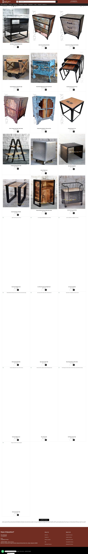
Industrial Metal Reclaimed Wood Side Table (44, 210)
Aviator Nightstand (44, 170)
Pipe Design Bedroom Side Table (72, 361)
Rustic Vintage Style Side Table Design (16, 128)
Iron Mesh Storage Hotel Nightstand (44, 286)
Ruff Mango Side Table (72, 436)
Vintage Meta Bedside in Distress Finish (44, 128)
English (9, 553)
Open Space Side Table (44, 361)
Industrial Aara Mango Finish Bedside (71, 44)
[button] (17, 2)
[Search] (56, 2)
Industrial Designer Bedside (16, 211)
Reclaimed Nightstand (16, 436)
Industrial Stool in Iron (72, 128)
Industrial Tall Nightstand (16, 286)
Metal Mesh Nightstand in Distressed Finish (44, 86)
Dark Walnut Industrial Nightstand (16, 44)
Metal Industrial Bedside (16, 361)
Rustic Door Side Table (16, 511)
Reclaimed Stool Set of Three (72, 86)
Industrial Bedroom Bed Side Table (16, 86)
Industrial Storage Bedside (72, 210)
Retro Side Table (44, 436)
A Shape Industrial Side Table (16, 165)
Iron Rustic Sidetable (72, 286)
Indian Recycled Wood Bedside (43, 44)
